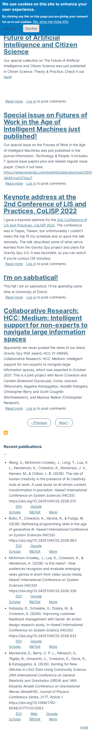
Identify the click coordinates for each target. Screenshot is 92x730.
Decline (31, 28)
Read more (14, 101)
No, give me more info (50, 21)
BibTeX (34, 512)
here (7, 77)
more (84, 727)
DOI (19, 506)
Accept (10, 28)
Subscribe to (6, 433)
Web (34, 714)
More (53, 512)
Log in (31, 101)
